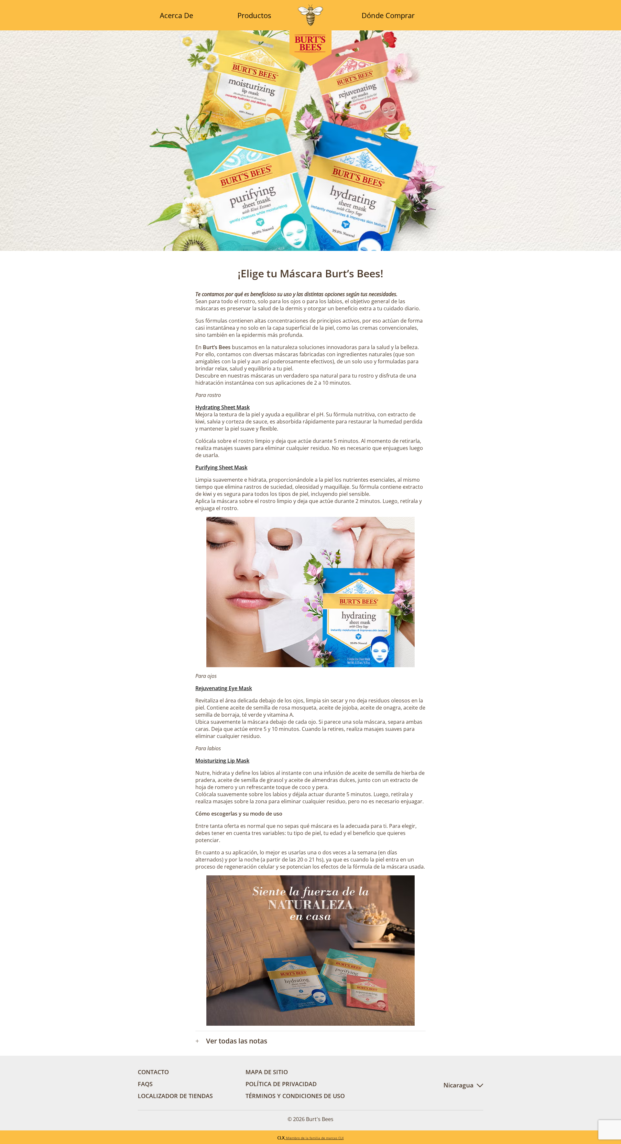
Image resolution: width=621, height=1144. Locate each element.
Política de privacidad (281, 1084)
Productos (254, 15)
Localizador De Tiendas (175, 1096)
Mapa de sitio (266, 1072)
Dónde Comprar (388, 15)
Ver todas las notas (231, 1040)
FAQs (145, 1084)
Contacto (153, 1072)
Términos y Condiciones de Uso (295, 1096)
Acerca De (176, 15)
